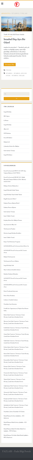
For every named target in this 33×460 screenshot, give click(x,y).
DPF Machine (7, 133)
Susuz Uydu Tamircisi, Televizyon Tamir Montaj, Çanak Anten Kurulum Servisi (16, 354)
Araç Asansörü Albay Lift (10, 224)
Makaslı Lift (7, 142)
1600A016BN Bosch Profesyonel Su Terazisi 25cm (15, 286)
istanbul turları (18, 75)
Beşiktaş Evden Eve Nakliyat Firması (13, 220)
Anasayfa (5, 13)
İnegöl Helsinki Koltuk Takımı (11, 190)
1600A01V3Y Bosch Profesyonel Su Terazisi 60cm (15, 279)
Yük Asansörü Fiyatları (9, 229)
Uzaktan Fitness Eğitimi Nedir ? (12, 203)
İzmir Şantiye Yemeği (9, 150)
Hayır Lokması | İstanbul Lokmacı (12, 269)
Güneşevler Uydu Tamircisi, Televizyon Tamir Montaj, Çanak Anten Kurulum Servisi (15, 393)
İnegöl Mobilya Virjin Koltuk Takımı (13, 194)
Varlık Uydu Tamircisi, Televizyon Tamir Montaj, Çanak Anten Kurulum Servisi (16, 342)
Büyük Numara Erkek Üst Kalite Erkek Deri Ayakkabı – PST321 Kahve (15, 430)
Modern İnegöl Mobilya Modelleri (12, 233)
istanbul (9, 73)
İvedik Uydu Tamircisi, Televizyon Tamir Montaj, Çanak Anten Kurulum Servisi (16, 329)
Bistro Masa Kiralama (9, 295)
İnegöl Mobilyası (8, 155)
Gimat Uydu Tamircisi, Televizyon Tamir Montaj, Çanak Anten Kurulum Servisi (16, 335)
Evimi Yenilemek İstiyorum (11, 291)
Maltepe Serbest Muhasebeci (11, 186)
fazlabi (22, 34)
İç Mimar (6, 120)
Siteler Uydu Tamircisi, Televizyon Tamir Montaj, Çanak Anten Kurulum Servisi (14, 316)
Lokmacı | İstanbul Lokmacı (11, 300)
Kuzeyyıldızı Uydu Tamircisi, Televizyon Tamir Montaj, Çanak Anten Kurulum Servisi (16, 361)
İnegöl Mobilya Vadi (9, 265)
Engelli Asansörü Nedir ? (10, 199)
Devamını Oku (10, 65)
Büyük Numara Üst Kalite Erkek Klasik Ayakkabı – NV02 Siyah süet (16, 436)
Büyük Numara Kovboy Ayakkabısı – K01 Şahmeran (14, 417)
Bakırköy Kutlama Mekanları (11, 274)
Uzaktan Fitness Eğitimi (10, 207)
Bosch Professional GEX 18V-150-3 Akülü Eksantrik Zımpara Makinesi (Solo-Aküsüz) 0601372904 (15, 179)
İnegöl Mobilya (7, 112)
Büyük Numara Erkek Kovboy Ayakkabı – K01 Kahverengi (15, 423)
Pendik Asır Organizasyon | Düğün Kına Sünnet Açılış (16, 309)
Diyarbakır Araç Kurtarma (10, 304)
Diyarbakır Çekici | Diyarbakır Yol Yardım (14, 411)
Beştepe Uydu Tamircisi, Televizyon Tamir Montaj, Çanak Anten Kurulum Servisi (14, 367)
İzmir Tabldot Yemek (9, 216)
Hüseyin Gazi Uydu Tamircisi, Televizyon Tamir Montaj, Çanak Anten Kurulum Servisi (16, 322)
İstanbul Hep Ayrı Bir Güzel (16, 24)
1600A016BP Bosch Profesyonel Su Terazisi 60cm (15, 251)
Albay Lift (6, 129)
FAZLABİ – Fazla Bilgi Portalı (16, 451)
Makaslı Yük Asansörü (9, 257)
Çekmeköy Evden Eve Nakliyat (11, 146)
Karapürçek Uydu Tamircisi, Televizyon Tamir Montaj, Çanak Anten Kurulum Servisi (15, 400)
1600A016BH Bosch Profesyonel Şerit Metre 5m (16, 246)
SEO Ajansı (7, 116)
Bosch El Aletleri (8, 137)
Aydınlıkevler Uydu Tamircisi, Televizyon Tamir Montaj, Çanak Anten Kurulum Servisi (16, 406)
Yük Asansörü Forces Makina (11, 261)
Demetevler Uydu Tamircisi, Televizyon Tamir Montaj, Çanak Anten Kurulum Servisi (15, 374)
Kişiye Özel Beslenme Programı (12, 242)
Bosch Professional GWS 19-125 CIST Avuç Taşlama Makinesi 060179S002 (15, 172)
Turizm (8, 70)
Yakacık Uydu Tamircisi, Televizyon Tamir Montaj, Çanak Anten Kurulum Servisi (14, 380)
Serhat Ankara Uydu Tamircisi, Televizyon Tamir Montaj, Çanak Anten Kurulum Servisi (16, 348)
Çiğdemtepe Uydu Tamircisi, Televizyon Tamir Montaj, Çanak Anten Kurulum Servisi (16, 387)
